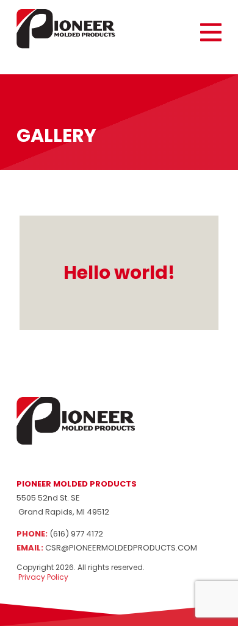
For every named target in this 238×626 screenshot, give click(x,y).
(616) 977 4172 (76, 534)
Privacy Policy (42, 577)
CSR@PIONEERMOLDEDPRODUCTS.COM (121, 548)
